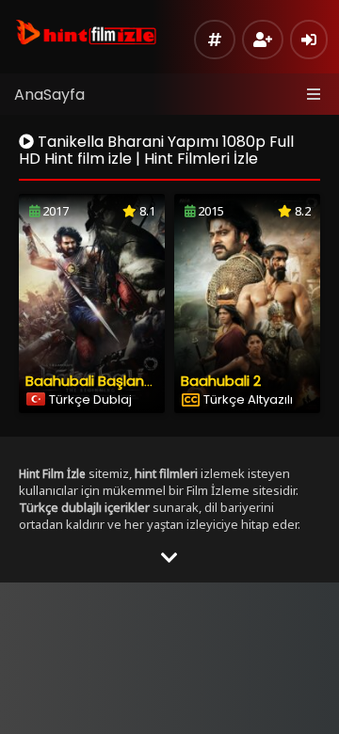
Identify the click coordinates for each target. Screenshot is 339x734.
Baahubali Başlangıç (95, 381)
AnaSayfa (49, 94)
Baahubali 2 (221, 381)
